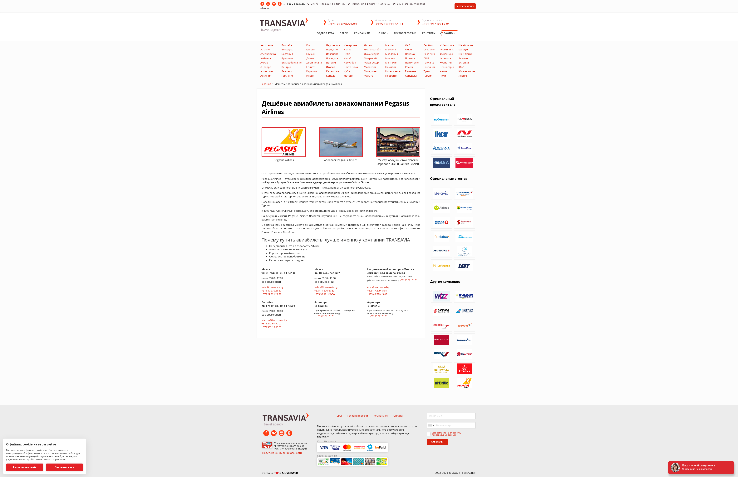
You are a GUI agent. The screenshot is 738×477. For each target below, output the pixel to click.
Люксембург (371, 54)
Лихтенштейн (372, 49)
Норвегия (391, 75)
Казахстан (332, 71)
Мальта (368, 75)
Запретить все (64, 467)
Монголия (391, 62)
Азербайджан (268, 54)
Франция (445, 58)
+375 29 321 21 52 (271, 294)
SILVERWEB (290, 473)
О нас (382, 33)
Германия (287, 75)
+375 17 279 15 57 (377, 290)
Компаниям (362, 33)
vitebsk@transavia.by (274, 320)
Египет (310, 67)
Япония (463, 75)
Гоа (308, 45)
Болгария (287, 54)
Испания (331, 62)
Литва (368, 45)
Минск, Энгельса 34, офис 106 (327, 4)
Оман (408, 49)
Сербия (428, 45)
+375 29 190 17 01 (436, 24)
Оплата (398, 415)
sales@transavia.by (326, 287)
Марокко (390, 45)
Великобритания (292, 62)
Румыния (410, 71)
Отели (344, 33)
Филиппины (447, 49)
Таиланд (429, 62)
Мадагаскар (371, 62)
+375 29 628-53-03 (342, 24)
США (426, 58)
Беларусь (287, 49)
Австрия (265, 49)
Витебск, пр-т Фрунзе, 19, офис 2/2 (370, 4)
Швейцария (466, 45)
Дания (310, 58)
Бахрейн (287, 45)
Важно (448, 33)
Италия (330, 67)
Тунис (427, 71)
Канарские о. (352, 45)
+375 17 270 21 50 (271, 290)
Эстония (464, 62)
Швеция (464, 49)
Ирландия (332, 54)
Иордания (332, 49)
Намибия (390, 67)
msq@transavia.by (378, 287)
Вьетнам (287, 71)
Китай (348, 58)
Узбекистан (447, 45)
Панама (410, 54)
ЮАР (461, 67)
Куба (347, 71)
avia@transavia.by (272, 287)
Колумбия (350, 62)
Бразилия (287, 58)
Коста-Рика (351, 67)
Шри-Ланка (466, 54)
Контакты (428, 33)
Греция (310, 49)
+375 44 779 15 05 (377, 294)
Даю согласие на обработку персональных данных (446, 433)
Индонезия (333, 45)
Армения (265, 75)
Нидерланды (393, 71)
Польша (410, 58)
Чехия (443, 71)
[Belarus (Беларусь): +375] (431, 425)
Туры (339, 415)
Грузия (310, 54)
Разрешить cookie (25, 467)
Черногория (447, 67)
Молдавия (391, 54)
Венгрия (287, 67)
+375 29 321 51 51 (389, 24)
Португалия (412, 62)
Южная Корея (467, 71)
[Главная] (286, 24)
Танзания (429, 67)
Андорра (265, 67)
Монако (390, 58)
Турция (428, 75)
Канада (330, 75)
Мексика (390, 49)
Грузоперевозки (405, 33)
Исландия (332, 58)
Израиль (311, 71)
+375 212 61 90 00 (271, 323)
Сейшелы (411, 75)
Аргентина (266, 71)
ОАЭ (407, 45)
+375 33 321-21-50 (324, 294)
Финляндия (447, 54)
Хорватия (446, 62)
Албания (265, 58)
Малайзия (370, 67)
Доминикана (314, 62)
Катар (348, 49)
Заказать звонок (465, 6)
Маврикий (370, 58)
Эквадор (464, 58)
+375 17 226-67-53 (324, 290)
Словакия (429, 49)
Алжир (264, 62)
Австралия (266, 45)
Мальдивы (370, 71)
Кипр (347, 54)
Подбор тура (325, 33)
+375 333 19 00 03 (271, 327)
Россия (409, 67)
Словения (429, 54)
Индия (310, 75)
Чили (443, 75)
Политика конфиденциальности (282, 452)
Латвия (348, 75)
